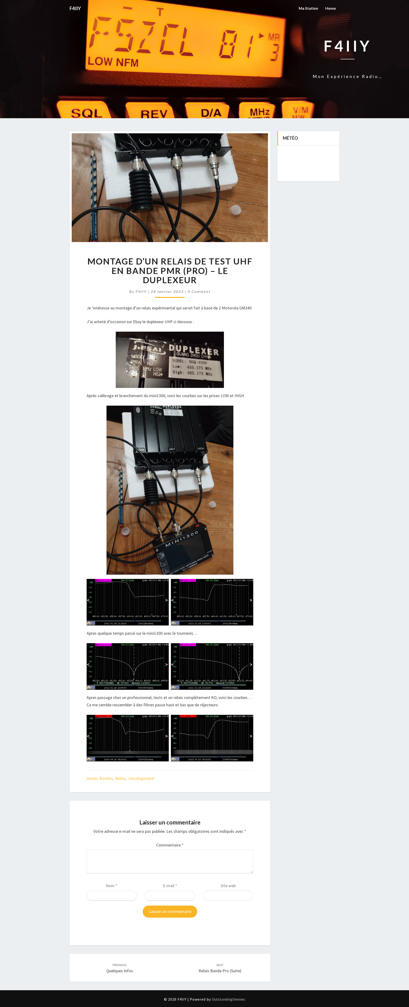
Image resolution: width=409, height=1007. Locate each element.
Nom (111, 885)
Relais (120, 778)
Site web (228, 885)
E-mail (170, 885)
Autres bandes (100, 778)
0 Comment (199, 291)
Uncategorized (141, 778)
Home (330, 8)
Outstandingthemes (228, 999)
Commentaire (169, 845)
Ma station (308, 8)
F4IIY (141, 291)
